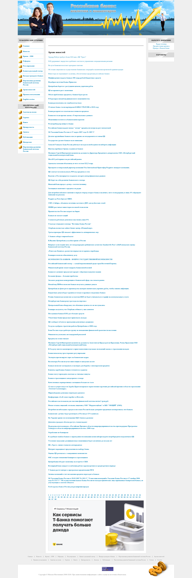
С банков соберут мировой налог (61, 236)
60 (125, 497)
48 (88, 497)
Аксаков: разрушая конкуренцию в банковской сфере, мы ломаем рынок (76, 280)
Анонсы (26, 132)
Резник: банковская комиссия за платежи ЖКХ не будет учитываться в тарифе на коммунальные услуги (88, 297)
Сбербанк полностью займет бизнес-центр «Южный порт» (70, 228)
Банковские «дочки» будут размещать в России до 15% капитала (73, 414)
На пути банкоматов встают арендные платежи (65, 65)
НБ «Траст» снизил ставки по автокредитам (65, 445)
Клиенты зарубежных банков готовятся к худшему (67, 370)
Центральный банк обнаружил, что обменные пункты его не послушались (76, 305)
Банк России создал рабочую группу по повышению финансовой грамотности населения (82, 330)
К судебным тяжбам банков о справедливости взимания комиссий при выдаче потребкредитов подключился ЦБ (91, 437)
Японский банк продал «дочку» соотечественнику (67, 184)
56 (113, 497)
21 (101, 495)
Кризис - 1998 (28, 56)
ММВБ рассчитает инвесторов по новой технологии (68, 207)
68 (55, 499)
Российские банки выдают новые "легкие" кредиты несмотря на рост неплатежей (79, 128)
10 (68, 495)
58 (119, 497)
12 (74, 495)
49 (91, 497)
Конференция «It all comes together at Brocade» (66, 397)
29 (125, 495)
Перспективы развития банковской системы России (32, 83)
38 (58, 497)
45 (79, 497)
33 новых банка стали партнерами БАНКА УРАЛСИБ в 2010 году (73, 107)
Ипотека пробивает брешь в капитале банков (65, 149)
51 (97, 497)
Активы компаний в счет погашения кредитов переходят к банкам (73, 474)
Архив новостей (29, 90)
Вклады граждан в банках (33, 76)
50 (94, 497)
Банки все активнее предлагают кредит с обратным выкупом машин (74, 272)
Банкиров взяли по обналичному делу (62, 255)
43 (73, 497)
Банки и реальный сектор (33, 71)
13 (77, 495)
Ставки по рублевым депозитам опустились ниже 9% (68, 220)
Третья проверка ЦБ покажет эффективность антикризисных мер (73, 232)
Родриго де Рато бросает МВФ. (60, 199)
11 (71, 495)
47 (85, 497)
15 (83, 495)
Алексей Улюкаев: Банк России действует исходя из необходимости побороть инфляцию (82, 145)
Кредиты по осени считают (58, 339)
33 (137, 495)
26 (116, 495)
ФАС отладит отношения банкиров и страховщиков (68, 457)
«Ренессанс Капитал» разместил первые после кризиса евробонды (73, 251)
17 (89, 495)
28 (122, 495)
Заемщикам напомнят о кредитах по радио (64, 188)
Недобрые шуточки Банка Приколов (62, 82)
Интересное (27, 142)
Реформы (26, 61)
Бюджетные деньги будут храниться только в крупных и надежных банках (77, 293)
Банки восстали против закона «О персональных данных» (70, 115)
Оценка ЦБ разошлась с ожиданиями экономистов (67, 453)
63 (134, 497)
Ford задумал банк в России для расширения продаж (68, 487)
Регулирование (29, 66)
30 (128, 495)
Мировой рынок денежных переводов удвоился (66, 393)
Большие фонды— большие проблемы (63, 276)
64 (137, 497)
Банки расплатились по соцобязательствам (65, 103)
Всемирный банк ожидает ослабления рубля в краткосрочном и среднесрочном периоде (82, 466)
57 (116, 497)
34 (140, 495)
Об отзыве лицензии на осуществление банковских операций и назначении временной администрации (85, 70)
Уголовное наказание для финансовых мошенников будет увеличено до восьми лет (80, 441)
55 (109, 497)
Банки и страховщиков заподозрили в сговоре (66, 378)
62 (131, 497)
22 (104, 495)
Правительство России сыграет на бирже (64, 211)
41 (67, 497)
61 (128, 497)
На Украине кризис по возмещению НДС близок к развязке (70, 418)
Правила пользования (31, 94)
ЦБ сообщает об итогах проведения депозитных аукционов (71, 322)
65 (140, 497)
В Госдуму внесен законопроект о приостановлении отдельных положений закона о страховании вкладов (88, 349)
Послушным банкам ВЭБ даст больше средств (66, 314)
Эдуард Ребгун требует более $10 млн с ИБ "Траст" (67, 57)
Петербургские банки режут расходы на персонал (67, 301)
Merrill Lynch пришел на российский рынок (65, 159)
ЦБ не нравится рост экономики (60, 90)
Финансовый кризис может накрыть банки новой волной (70, 268)
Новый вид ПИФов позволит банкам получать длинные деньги (72, 284)
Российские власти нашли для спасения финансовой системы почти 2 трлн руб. (78, 401)
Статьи (151, 560)
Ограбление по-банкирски (58, 432)
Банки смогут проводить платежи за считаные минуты (69, 374)
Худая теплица (161, 44)
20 (98, 495)
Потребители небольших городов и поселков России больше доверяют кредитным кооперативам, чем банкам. (90, 409)
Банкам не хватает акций (58, 216)
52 (100, 497)
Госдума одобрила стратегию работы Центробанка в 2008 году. (72, 326)
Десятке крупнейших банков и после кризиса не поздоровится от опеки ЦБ (76, 136)
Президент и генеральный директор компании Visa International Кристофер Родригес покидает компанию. (89, 168)
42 (70, 497)
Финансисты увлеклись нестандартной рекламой (67, 334)
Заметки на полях (30, 112)
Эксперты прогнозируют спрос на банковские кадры (68, 357)
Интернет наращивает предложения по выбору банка (68, 449)
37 (55, 497)
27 (119, 495)
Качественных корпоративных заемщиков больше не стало (71, 382)
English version (28, 99)
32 (134, 495)
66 (49, 499)
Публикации (28, 137)
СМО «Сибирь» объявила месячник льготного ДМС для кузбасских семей (76, 203)
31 (131, 495)
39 (61, 497)
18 (92, 495)
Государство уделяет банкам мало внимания (65, 140)
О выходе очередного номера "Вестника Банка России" (69, 224)
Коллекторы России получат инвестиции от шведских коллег (71, 362)
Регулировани (71, 556)
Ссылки (159, 560)
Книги (25, 122)
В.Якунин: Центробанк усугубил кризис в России (67, 241)
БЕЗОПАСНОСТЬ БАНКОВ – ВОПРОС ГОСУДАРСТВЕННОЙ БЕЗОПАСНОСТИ (80, 259)
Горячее (26, 117)
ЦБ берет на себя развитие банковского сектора (66, 180)
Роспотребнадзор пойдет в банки (60, 124)
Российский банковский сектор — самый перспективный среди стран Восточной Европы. (82, 263)
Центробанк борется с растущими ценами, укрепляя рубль (70, 86)
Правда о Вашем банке (161, 48)
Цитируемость (28, 127)
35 (49, 497)
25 (113, 495)
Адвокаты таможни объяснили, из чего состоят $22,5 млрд (70, 163)
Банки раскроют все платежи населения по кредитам (68, 111)
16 (86, 495)
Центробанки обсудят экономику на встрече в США (68, 462)
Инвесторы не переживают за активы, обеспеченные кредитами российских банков (78, 74)
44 (76, 497)
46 (82, 497)
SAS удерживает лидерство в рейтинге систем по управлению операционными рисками (80, 61)
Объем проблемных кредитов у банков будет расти (67, 95)
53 (103, 497)
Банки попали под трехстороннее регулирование (66, 353)
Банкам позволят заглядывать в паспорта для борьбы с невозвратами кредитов (79, 366)
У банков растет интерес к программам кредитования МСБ (71, 470)
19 (95, 495)
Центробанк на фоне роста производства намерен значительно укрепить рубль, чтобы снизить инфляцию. (88, 289)
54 (106, 497)
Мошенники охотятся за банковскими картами (66, 120)
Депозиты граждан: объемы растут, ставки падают (67, 422)
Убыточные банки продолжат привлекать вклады (67, 318)
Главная (26, 46)
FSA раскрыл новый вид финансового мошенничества (69, 99)
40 (64, 497)
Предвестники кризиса (161, 46)
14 (80, 495)
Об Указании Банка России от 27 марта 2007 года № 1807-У (71, 132)
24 (110, 495)
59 (122, 497)
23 (107, 495)
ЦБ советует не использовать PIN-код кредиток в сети (69, 172)
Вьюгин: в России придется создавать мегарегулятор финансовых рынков (76, 176)
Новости (26, 51)
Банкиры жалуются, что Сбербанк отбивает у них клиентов (71, 309)
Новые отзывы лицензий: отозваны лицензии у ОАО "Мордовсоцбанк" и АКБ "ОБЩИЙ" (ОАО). (85, 405)
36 (52, 497)
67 (52, 499)
